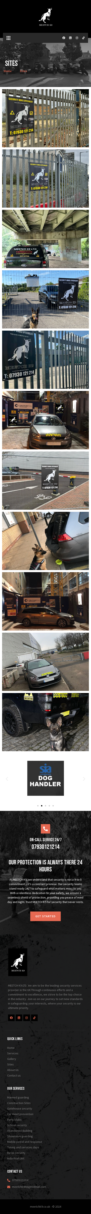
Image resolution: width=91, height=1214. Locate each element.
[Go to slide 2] (41, 805)
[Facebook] (63, 37)
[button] (8, 38)
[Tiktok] (83, 37)
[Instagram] (77, 37)
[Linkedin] (70, 37)
